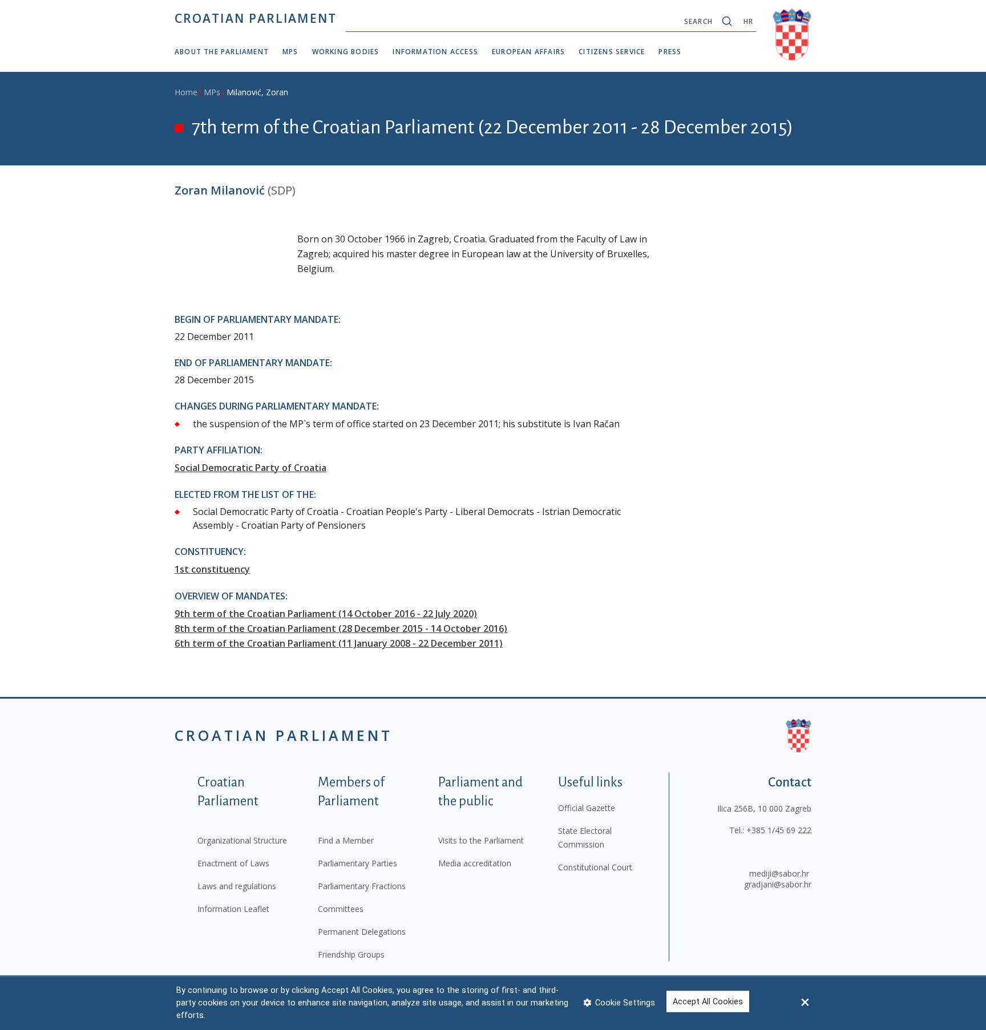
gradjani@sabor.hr (777, 884)
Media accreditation (474, 863)
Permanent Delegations (362, 931)
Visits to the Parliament (481, 840)
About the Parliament (222, 51)
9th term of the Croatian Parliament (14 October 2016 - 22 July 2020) (326, 613)
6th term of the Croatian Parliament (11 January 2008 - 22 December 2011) (339, 643)
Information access (435, 51)
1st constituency (212, 569)
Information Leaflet (233, 908)
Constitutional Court (595, 867)
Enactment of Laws (233, 863)
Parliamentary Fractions (362, 886)
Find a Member (346, 840)
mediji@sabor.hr (779, 873)
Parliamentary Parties (357, 863)
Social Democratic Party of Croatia (250, 467)
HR (748, 21)
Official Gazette (586, 807)
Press (669, 51)
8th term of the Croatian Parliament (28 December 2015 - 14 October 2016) (341, 628)
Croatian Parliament (256, 18)
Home (186, 92)
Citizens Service (612, 51)
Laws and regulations (236, 886)
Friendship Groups (351, 954)
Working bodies (345, 51)
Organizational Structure (242, 840)
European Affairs (528, 51)
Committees (340, 908)
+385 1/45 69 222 (778, 830)
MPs (290, 51)
